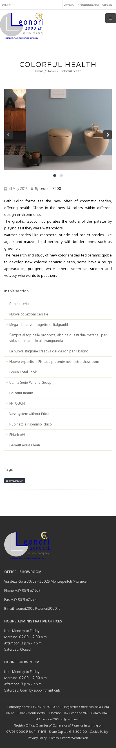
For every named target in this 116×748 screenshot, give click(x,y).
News (51, 71)
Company (69, 4)
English (6, 4)
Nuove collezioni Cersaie (28, 314)
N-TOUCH (17, 403)
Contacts (107, 4)
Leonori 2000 (50, 189)
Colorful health (21, 393)
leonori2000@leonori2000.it (37, 608)
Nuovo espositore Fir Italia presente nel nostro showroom (54, 361)
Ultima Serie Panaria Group (30, 382)
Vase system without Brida (29, 414)
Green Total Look (23, 372)
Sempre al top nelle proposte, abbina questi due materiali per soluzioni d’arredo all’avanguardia (57, 338)
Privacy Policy (37, 738)
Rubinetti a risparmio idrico (30, 424)
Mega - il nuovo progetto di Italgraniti (38, 325)
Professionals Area (88, 4)
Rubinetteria (19, 304)
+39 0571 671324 (24, 599)
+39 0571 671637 (27, 590)
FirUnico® (17, 435)
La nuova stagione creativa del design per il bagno (48, 351)
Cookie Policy (99, 732)
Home (39, 71)
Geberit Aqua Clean (24, 445)
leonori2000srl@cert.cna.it (62, 719)
